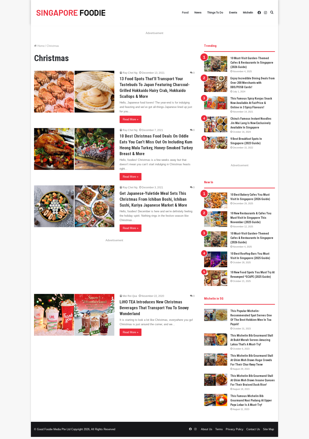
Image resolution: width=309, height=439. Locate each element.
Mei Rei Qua (130, 296)
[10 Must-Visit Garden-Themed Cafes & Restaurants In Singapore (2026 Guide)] (215, 64)
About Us (206, 429)
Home (41, 45)
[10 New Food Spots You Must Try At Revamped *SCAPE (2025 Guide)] (215, 278)
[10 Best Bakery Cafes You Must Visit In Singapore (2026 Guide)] (215, 200)
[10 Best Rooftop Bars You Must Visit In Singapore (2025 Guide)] (215, 259)
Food (185, 12)
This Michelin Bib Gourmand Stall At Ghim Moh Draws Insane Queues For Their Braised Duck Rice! (252, 380)
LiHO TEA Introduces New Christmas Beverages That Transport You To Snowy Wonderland (154, 307)
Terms (219, 429)
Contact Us (253, 429)
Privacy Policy (234, 429)
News (197, 12)
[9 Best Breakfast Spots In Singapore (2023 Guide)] (215, 143)
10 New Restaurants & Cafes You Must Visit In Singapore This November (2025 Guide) (250, 218)
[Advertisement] (114, 262)
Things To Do (215, 12)
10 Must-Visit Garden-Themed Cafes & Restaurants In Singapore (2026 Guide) (251, 62)
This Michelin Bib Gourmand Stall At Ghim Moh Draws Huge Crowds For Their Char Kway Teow (251, 360)
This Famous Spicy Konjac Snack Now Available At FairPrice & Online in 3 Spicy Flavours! (251, 103)
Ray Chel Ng (130, 72)
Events (233, 12)
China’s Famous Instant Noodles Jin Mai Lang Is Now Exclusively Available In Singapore (250, 123)
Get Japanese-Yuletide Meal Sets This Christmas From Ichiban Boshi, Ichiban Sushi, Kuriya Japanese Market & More (153, 199)
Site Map (268, 429)
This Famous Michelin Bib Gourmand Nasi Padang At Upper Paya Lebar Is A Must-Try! (251, 400)
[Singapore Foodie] (71, 13)
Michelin (248, 12)
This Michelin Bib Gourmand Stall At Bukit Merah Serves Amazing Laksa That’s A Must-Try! (251, 340)
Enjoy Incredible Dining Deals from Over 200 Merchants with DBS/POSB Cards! (252, 83)
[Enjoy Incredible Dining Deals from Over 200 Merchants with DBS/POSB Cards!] (215, 84)
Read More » (130, 119)
